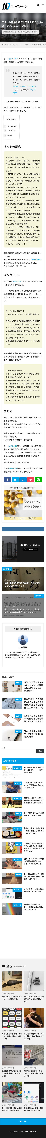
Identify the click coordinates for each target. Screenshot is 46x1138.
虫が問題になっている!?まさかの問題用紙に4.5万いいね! (11, 1073)
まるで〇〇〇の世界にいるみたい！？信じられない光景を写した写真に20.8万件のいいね (33, 703)
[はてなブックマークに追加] (23, 479)
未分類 (19, 783)
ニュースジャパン (29, 1131)
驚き (35, 32)
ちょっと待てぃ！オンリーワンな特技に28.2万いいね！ (33, 734)
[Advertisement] (23, 937)
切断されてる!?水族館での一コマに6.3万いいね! (12, 998)
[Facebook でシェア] (7, 479)
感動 (19, 731)
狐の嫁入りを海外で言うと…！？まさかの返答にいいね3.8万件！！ (34, 906)
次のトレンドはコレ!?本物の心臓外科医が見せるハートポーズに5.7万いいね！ (34, 861)
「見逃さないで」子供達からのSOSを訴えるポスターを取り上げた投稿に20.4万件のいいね (34, 847)
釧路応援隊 (36, 259)
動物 (19, 874)
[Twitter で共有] (15, 479)
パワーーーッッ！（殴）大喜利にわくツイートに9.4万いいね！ (34, 769)
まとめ (8, 135)
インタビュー (10, 131)
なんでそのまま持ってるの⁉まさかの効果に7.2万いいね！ (33, 1073)
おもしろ (18, 768)
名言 (19, 844)
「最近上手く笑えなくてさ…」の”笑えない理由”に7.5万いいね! (33, 785)
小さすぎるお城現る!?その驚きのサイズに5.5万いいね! (34, 999)
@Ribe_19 (13, 59)
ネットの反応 (10, 126)
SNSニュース (17, 45)
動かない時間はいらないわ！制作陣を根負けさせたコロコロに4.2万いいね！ (34, 800)
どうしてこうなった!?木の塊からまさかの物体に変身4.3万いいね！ (34, 719)
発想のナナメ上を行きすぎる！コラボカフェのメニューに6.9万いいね (34, 830)
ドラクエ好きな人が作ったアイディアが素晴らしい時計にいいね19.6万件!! (33, 686)
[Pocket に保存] (30, 479)
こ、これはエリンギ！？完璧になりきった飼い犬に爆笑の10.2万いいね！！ (34, 876)
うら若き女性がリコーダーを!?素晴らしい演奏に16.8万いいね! (34, 1036)
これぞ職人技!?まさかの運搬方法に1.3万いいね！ (34, 814)
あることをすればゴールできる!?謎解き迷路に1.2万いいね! (12, 1036)
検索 (3, 748)
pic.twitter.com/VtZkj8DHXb (24, 86)
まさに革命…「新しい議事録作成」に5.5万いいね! (34, 890)
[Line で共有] (38, 479)
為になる (18, 890)
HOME (6, 45)
